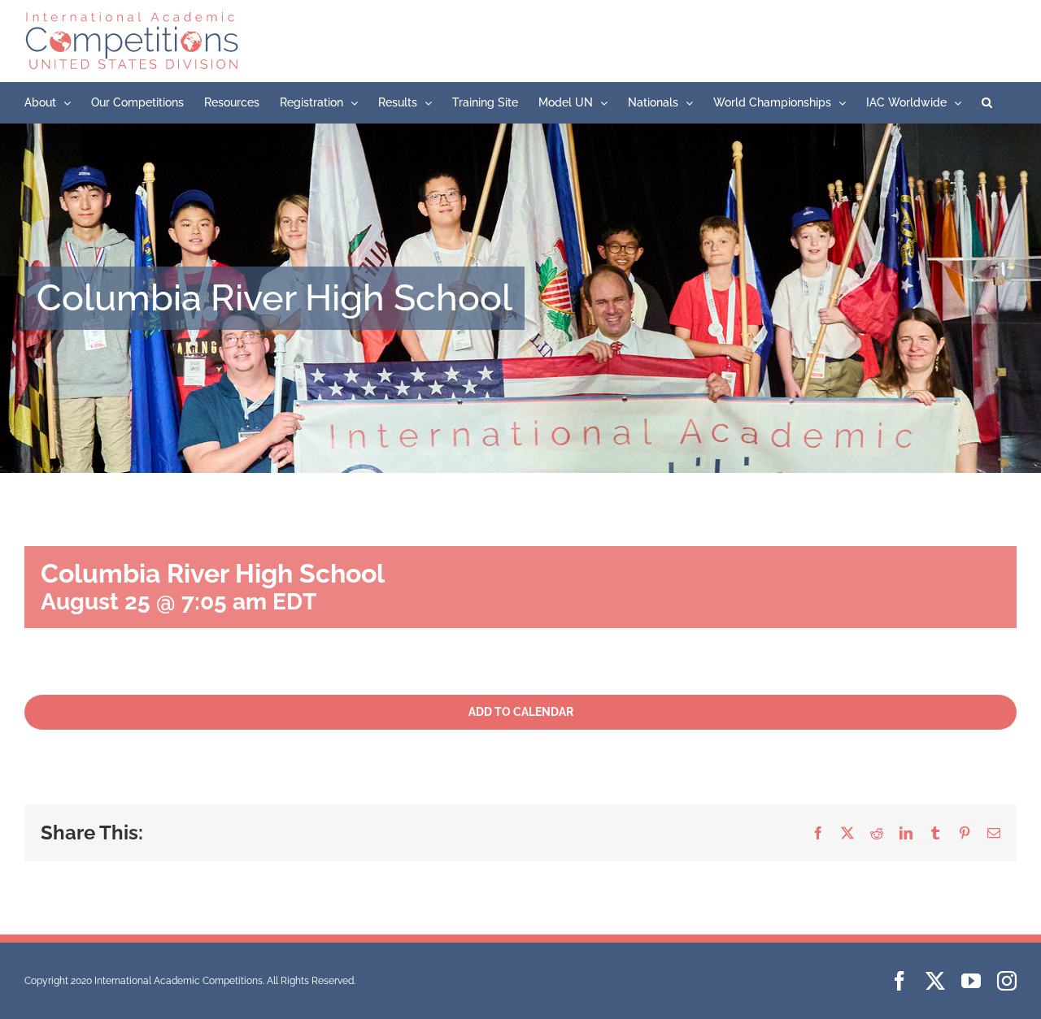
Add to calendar (520, 711)
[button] (987, 102)
